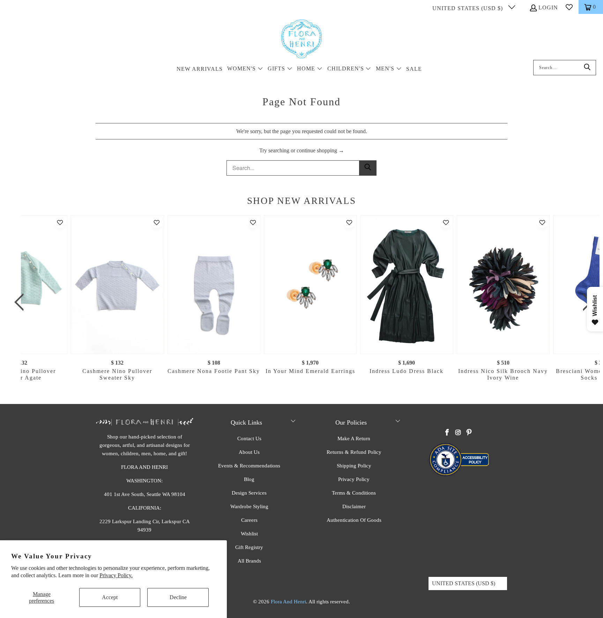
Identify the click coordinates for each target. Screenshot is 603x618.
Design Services (249, 493)
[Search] (587, 67)
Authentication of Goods (354, 520)
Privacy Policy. (116, 575)
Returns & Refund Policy (354, 452)
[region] (303, 302)
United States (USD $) (468, 8)
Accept (110, 597)
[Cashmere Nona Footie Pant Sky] (213, 284)
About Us (249, 452)
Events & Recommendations (249, 465)
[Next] (585, 302)
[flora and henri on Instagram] (458, 433)
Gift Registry (249, 547)
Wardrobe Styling (249, 506)
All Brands (249, 561)
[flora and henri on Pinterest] (469, 433)
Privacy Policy (354, 479)
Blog (249, 479)
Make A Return (353, 438)
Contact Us (249, 438)
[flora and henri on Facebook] (447, 433)
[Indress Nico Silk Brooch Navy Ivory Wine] (502, 284)
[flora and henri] (301, 39)
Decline (178, 597)
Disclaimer (354, 506)
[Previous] (21, 302)
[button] (245, 69)
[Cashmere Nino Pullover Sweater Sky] (117, 284)
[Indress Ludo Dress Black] (406, 284)
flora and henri (288, 601)
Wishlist (249, 533)
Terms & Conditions (354, 493)
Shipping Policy (354, 465)
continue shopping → (320, 150)
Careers (249, 520)
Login (548, 7)
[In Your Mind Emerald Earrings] (310, 284)
